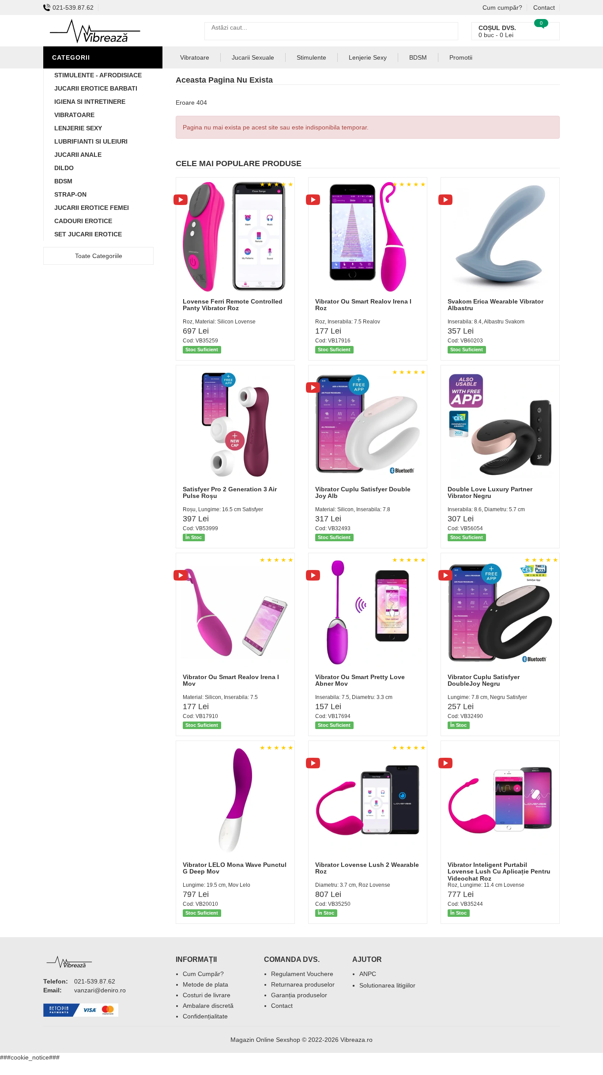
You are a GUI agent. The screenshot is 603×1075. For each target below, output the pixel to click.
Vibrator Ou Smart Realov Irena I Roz (363, 304)
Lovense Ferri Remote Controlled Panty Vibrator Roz (233, 304)
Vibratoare (74, 114)
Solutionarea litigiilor (387, 985)
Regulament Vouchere (302, 973)
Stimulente (311, 57)
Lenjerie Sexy (78, 128)
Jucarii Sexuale (253, 57)
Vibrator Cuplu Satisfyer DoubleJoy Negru (484, 680)
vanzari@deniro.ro (100, 990)
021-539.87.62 (73, 7)
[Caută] (449, 31)
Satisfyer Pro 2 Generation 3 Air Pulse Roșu (230, 492)
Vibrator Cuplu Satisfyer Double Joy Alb (363, 492)
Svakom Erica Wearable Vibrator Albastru (495, 304)
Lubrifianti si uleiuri (91, 141)
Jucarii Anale (78, 154)
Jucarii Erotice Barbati (95, 88)
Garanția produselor (299, 995)
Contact (544, 7)
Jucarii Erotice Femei (91, 207)
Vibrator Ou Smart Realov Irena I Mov (231, 680)
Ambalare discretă (208, 1005)
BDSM (63, 181)
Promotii (460, 57)
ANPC (367, 973)
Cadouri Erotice (83, 220)
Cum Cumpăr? (203, 973)
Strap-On (70, 194)
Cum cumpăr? (502, 7)
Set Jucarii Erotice (88, 234)
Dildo (64, 167)
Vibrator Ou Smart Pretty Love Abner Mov (360, 680)
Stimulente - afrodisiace (98, 75)
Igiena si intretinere (89, 101)
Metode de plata (205, 984)
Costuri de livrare (206, 995)
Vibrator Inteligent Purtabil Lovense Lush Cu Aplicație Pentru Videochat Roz (499, 871)
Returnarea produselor (303, 984)
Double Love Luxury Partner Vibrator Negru (490, 492)
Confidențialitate (205, 1016)
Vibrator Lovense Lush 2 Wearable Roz (367, 868)
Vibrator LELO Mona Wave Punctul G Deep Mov (234, 868)
